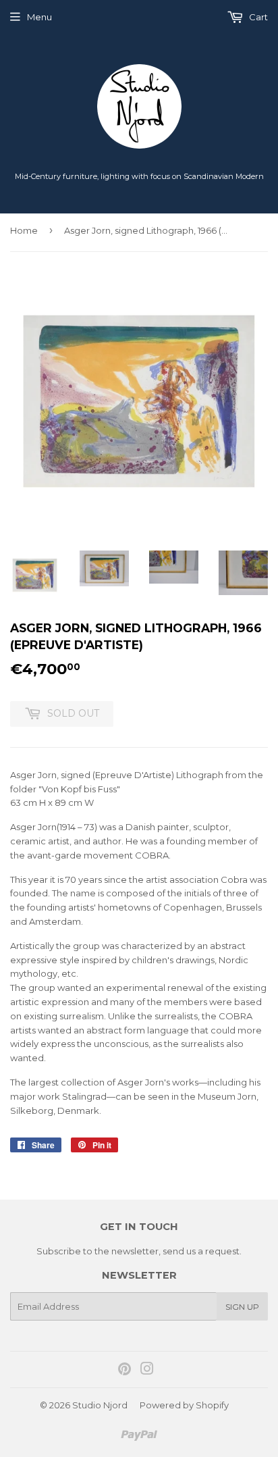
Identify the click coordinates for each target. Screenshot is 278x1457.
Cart (257, 16)
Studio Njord (100, 1405)
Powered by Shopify (184, 1405)
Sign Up (242, 1307)
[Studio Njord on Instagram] (147, 1370)
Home (24, 230)
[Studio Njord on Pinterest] (124, 1370)
